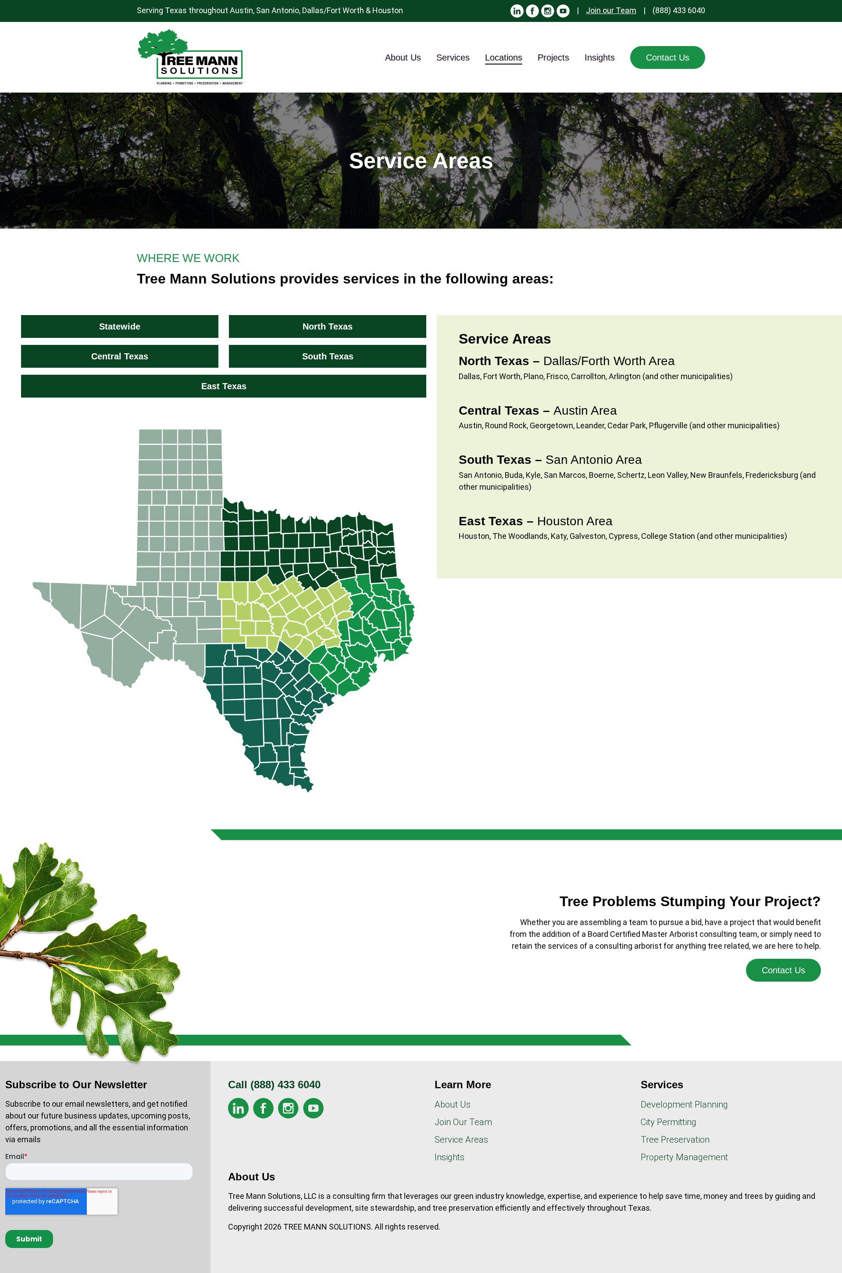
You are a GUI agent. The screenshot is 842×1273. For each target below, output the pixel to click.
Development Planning (684, 1104)
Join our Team (611, 10)
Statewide (119, 326)
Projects (553, 57)
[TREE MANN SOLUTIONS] (190, 57)
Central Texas (119, 356)
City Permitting (668, 1122)
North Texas (328, 326)
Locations (503, 57)
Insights (600, 57)
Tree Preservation (675, 1139)
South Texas (327, 356)
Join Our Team (463, 1122)
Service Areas (461, 1139)
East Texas (223, 386)
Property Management (684, 1157)
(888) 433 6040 (679, 10)
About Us (403, 57)
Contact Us (667, 57)
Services (453, 57)
